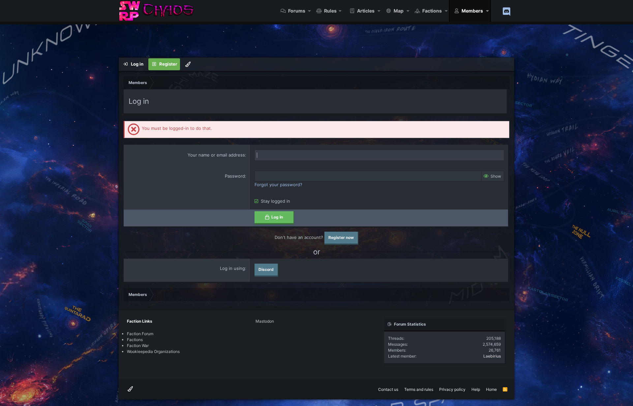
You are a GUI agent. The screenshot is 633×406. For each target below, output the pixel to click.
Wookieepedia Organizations (153, 351)
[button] (310, 11)
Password (235, 176)
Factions (432, 11)
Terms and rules (418, 389)
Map (399, 11)
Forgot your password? (278, 184)
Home (491, 389)
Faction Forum (140, 333)
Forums (296, 11)
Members (472, 11)
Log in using (232, 268)
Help (475, 389)
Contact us (388, 389)
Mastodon (265, 321)
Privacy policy (452, 389)
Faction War (138, 345)
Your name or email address (216, 155)
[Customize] (188, 64)
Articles (366, 11)
